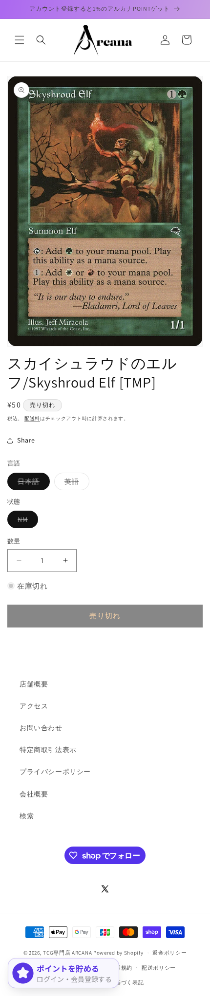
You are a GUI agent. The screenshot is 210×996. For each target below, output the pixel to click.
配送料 (32, 418)
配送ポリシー (159, 967)
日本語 (32, 483)
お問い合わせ (41, 727)
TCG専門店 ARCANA (67, 952)
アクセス (34, 705)
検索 (27, 816)
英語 (75, 483)
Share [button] (26, 440)
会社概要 (34, 794)
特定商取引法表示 (48, 749)
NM (26, 521)
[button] (19, 40)
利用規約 (120, 967)
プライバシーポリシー (55, 771)
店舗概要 (34, 684)
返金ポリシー (169, 952)
